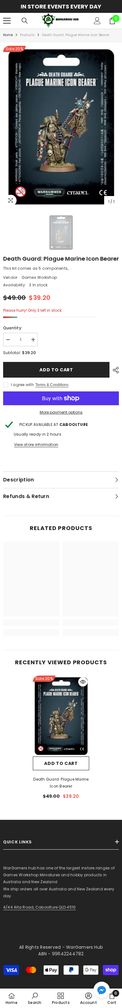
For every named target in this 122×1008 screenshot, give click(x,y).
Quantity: (12, 328)
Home (8, 35)
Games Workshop (39, 277)
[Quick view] (83, 682)
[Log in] (97, 20)
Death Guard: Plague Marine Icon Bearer (61, 783)
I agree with (22, 384)
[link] (31, 622)
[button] (102, 990)
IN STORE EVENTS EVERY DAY (61, 6)
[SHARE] (114, 370)
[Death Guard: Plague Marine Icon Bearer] (61, 716)
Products (27, 35)
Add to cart (56, 370)
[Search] (24, 20)
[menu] (7, 20)
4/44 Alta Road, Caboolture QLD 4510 (39, 907)
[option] (61, 6)
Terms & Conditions (52, 385)
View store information (36, 444)
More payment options (61, 412)
